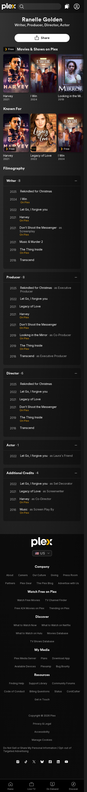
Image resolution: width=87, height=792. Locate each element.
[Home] (8, 6)
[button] (77, 6)
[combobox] (43, 6)
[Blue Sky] (42, 762)
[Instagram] (18, 762)
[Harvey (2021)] (16, 77)
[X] (34, 762)
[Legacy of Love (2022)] (43, 137)
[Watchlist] (67, 6)
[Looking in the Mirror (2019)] (71, 77)
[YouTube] (66, 762)
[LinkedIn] (58, 762)
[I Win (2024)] (43, 77)
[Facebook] (50, 762)
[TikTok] (26, 762)
